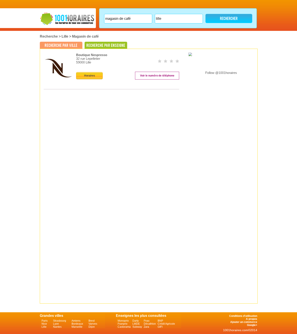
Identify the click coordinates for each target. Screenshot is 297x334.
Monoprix (123, 320)
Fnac (147, 320)
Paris (45, 320)
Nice (44, 323)
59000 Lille (83, 62)
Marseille (77, 326)
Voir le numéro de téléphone (157, 75)
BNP (160, 320)
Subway (137, 326)
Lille (65, 36)
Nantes (57, 326)
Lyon (56, 323)
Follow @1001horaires (221, 73)
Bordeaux (77, 323)
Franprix (122, 323)
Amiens (76, 320)
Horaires (89, 75)
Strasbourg (59, 320)
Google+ (252, 325)
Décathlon (150, 323)
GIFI (160, 326)
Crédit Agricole (166, 323)
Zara (146, 326)
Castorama (124, 326)
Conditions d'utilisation (243, 315)
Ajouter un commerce (243, 322)
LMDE (136, 323)
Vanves (92, 323)
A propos (251, 319)
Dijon (91, 326)
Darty (135, 320)
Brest (91, 320)
